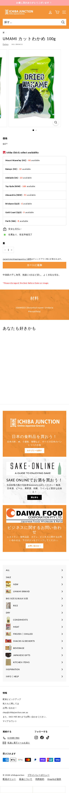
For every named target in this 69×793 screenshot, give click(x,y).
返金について (25, 779)
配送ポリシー (9, 779)
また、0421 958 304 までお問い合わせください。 (25, 717)
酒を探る (34, 497)
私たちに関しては (11, 703)
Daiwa (5, 44)
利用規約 (39, 779)
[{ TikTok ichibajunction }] (47, 737)
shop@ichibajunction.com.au (15, 712)
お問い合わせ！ (34, 546)
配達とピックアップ (12, 699)
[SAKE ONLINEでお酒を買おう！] (34, 468)
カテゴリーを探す (34, 450)
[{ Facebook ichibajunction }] (42, 737)
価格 (5, 138)
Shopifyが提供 (54, 779)
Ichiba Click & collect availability (22, 152)
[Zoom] (56, 122)
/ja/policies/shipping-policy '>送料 (17, 259)
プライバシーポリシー (39, 775)
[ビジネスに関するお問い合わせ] (34, 516)
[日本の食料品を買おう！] (34, 423)
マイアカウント (10, 721)
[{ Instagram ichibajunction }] (36, 737)
